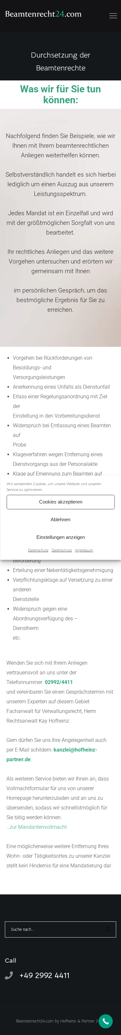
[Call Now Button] (106, 1021)
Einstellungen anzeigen (60, 537)
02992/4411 (59, 682)
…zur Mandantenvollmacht (36, 827)
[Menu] (110, 16)
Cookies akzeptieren (60, 501)
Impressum (84, 550)
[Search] (108, 929)
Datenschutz (38, 550)
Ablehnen (60, 519)
